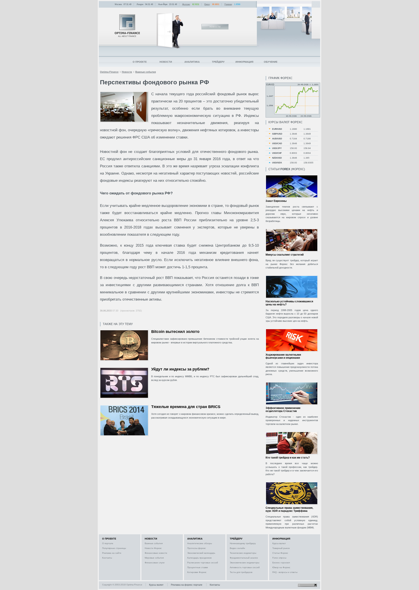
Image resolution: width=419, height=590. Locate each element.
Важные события (154, 543)
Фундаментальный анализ (244, 558)
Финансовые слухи (155, 562)
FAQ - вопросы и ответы (284, 572)
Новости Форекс (153, 548)
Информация (244, 62)
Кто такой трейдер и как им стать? (288, 457)
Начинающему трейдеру (243, 543)
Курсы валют (279, 543)
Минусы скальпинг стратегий (285, 254)
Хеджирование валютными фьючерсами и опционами (283, 356)
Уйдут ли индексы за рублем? (180, 369)
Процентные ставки (197, 567)
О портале (107, 543)
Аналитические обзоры (199, 543)
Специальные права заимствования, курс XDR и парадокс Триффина (289, 509)
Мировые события (154, 558)
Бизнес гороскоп (281, 562)
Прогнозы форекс (196, 548)
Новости (166, 62)
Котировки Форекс (196, 572)
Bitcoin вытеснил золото (175, 331)
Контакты (107, 558)
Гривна (228, 4)
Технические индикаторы (243, 553)
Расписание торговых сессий (202, 562)
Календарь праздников (199, 558)
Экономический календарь (201, 553)
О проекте (140, 62)
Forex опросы (279, 558)
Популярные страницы (114, 548)
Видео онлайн (237, 548)
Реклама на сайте (111, 553)
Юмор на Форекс (281, 567)
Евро (207, 4)
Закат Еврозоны (276, 200)
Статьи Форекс (280, 553)
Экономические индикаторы (244, 562)
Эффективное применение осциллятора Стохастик (283, 410)
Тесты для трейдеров (241, 572)
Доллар (186, 4)
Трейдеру (218, 62)
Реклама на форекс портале (186, 584)
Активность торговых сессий (245, 567)
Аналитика (192, 62)
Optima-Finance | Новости (127, 25)
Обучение (270, 62)
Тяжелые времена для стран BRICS (185, 407)
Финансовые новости (156, 553)
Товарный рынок (281, 548)
